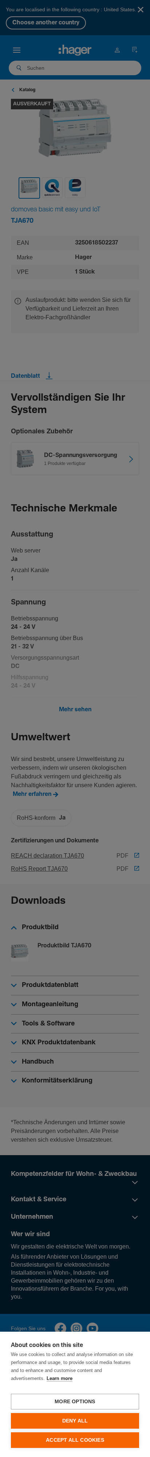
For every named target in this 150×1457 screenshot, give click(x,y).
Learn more (59, 1378)
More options (75, 1401)
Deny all (75, 1421)
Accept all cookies (75, 1440)
